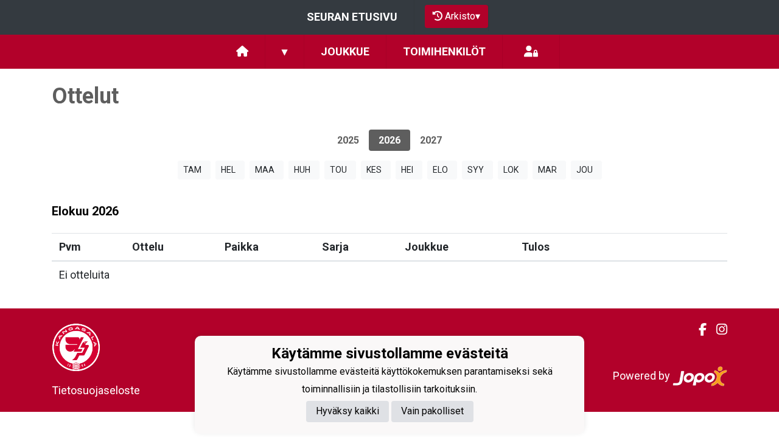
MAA (264, 170)
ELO (440, 170)
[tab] (348, 140)
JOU (584, 170)
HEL (228, 170)
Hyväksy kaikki (347, 411)
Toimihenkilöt (444, 51)
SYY (475, 170)
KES (374, 170)
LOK (511, 170)
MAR (547, 170)
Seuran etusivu (352, 16)
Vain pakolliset (432, 411)
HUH (302, 170)
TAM (192, 170)
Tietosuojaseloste (96, 390)
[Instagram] (717, 329)
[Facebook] (698, 329)
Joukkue (345, 51)
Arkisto (462, 16)
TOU (338, 170)
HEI (407, 170)
